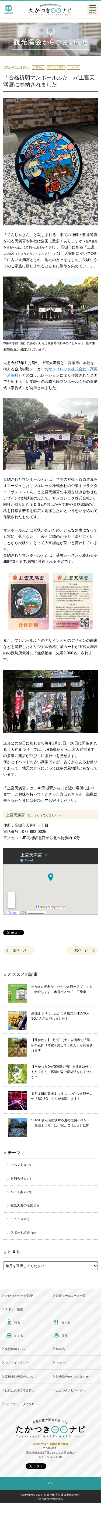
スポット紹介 (23, 1232)
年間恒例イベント (17, 1349)
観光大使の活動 (25, 1205)
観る (17, 1322)
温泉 (64, 1335)
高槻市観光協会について (21, 1376)
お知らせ (21, 1178)
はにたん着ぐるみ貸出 (20, 1390)
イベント (21, 1165)
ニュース (20, 1219)
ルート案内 (21, 1192)
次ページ (81, 950)
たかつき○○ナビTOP (19, 1295)
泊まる (18, 1335)
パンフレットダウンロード (23, 1404)
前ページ (19, 950)
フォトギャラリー (17, 1362)
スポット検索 (14, 1309)
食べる (65, 1322)
